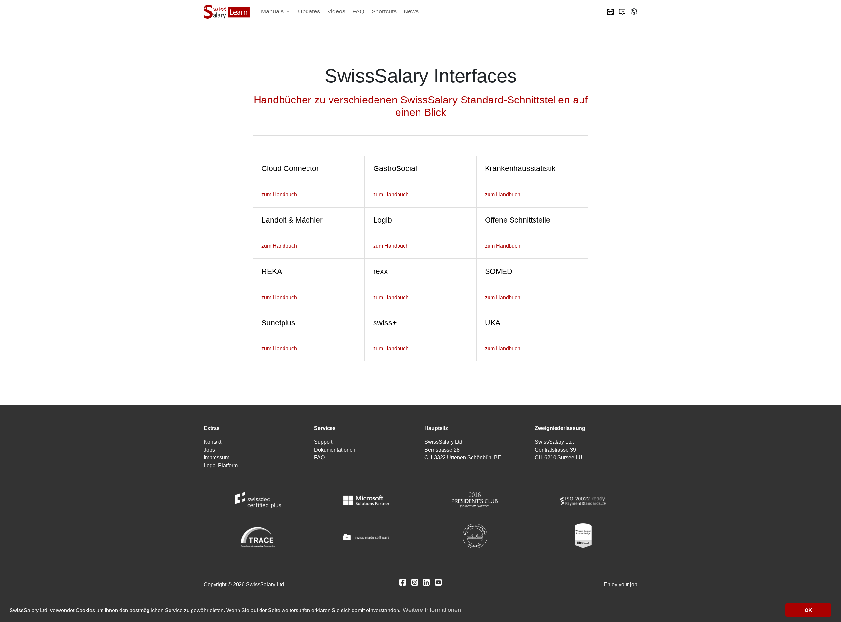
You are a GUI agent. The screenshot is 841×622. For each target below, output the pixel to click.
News (411, 11)
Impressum (216, 457)
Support (323, 442)
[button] (276, 11)
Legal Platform (221, 465)
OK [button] (808, 610)
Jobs (209, 450)
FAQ (358, 11)
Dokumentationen (334, 450)
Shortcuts (384, 11)
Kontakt (212, 442)
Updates (309, 11)
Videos (336, 11)
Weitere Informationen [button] (432, 610)
